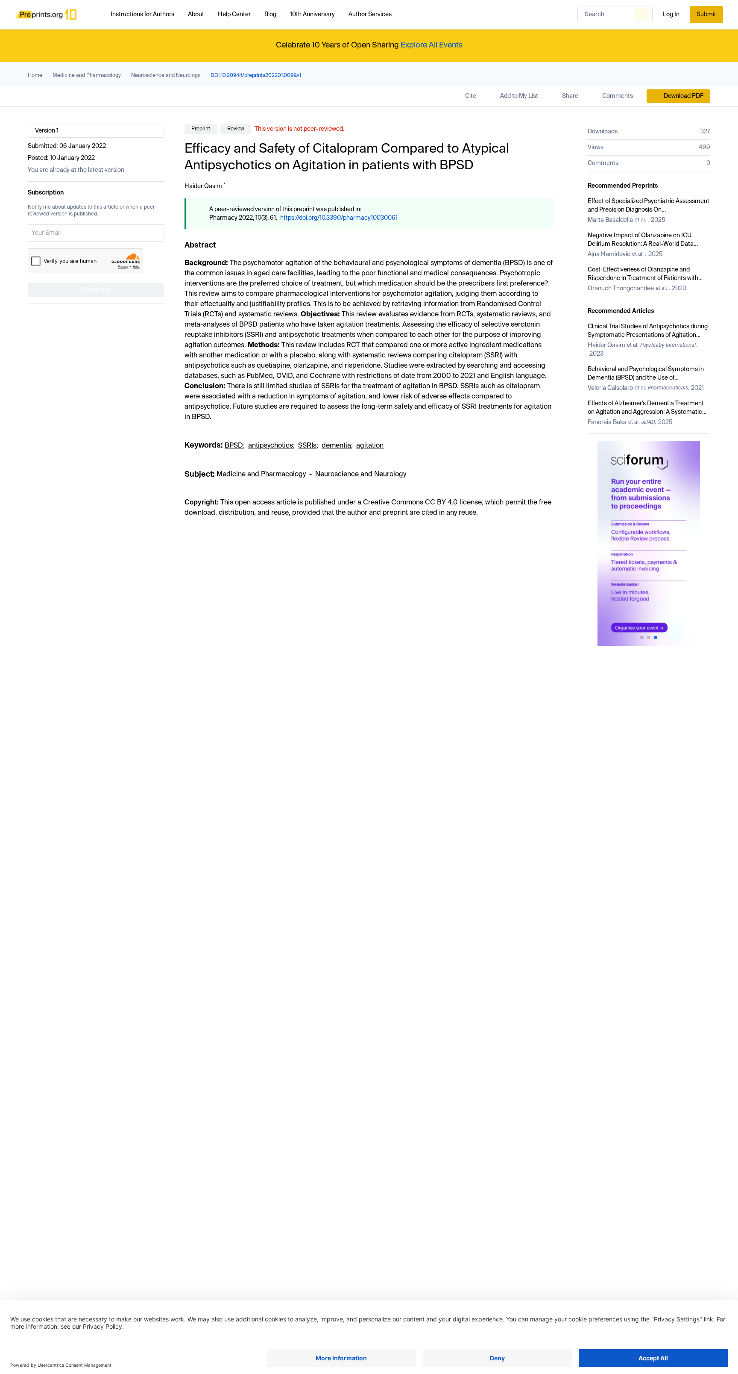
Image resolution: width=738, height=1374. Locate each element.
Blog (270, 15)
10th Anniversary (312, 15)
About (196, 15)
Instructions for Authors (142, 15)
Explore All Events (432, 45)
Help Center (234, 15)
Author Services (370, 15)
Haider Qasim (203, 186)
